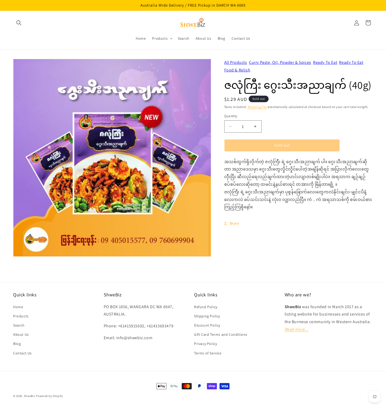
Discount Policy (207, 325)
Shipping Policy (207, 316)
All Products (235, 62)
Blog (17, 343)
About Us (21, 334)
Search (19, 325)
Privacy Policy (205, 343)
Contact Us (22, 353)
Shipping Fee (257, 107)
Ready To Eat (325, 62)
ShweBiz (29, 396)
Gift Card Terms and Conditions (220, 334)
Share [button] (234, 223)
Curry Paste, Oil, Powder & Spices (280, 62)
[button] (19, 23)
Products (21, 316)
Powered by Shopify (49, 396)
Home (18, 306)
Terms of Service (208, 353)
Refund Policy (205, 306)
